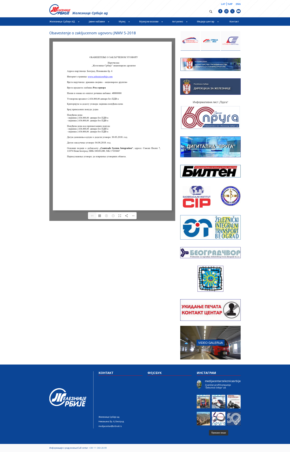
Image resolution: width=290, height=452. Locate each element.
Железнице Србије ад (109, 416)
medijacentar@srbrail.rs (110, 426)
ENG (238, 4)
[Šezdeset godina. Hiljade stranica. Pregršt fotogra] (218, 418)
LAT (223, 4)
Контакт (234, 21)
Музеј (122, 21)
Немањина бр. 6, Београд (111, 421)
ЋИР (230, 4)
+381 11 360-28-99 (98, 447)
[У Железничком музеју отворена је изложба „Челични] (234, 401)
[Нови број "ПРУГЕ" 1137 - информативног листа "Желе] (218, 401)
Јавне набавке (97, 21)
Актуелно (177, 21)
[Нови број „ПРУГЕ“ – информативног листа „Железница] (203, 401)
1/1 (92, 215)
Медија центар (205, 21)
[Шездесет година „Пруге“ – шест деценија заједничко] (234, 418)
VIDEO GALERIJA (210, 342)
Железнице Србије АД (62, 21)
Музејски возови (148, 21)
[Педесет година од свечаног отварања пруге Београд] (203, 418)
